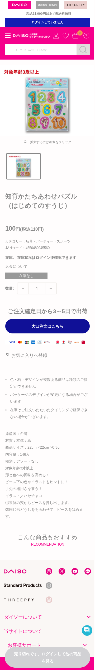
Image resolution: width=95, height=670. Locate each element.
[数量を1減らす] (22, 288)
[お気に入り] (65, 35)
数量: (9, 288)
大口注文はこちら (47, 326)
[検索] (83, 49)
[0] (75, 35)
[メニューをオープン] (8, 35)
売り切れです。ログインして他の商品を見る (47, 657)
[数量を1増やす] (50, 288)
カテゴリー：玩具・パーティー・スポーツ (37, 241)
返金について (16, 266)
